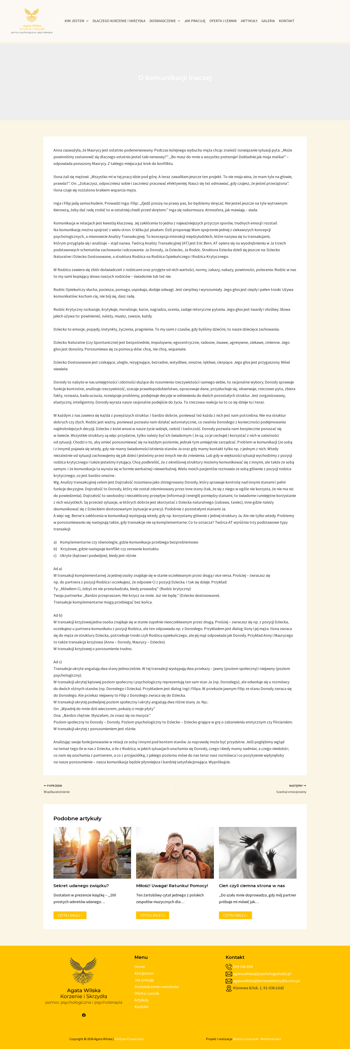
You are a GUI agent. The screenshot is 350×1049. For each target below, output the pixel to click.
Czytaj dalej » (70, 915)
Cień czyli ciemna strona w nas (252, 885)
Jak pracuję (144, 979)
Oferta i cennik (146, 993)
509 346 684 (243, 966)
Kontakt (141, 1006)
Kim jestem (144, 973)
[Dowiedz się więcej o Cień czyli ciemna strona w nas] (258, 852)
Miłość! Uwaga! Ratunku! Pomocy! (172, 885)
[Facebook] (84, 1015)
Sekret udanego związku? (81, 885)
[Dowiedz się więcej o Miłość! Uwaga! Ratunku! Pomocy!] (175, 852)
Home (139, 966)
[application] (86, 21)
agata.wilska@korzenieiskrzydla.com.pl (266, 980)
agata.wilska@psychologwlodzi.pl (262, 973)
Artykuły (141, 999)
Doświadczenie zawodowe (156, 986)
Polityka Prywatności (129, 1039)
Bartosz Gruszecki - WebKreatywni (257, 1039)
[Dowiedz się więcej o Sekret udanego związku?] (92, 852)
